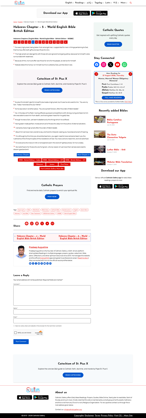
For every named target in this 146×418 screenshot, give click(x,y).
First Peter (64, 164)
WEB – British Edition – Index (30, 160)
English (20, 22)
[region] (113, 87)
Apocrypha (21, 210)
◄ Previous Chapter (21, 155)
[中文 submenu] (118, 2)
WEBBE (59, 213)
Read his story (83, 258)
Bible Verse (45, 210)
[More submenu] (126, 2)
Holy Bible (25, 213)
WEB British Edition (49, 213)
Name (15, 308)
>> (130, 74)
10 (50, 42)
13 (61, 42)
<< (96, 74)
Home (15, 22)
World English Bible (70, 213)
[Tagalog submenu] (103, 2)
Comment (16, 284)
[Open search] (131, 3)
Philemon (39, 164)
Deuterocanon (66, 210)
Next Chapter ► (84, 155)
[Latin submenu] (111, 2)
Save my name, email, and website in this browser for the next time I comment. (38, 326)
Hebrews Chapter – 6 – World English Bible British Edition (73, 237)
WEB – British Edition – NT (75, 160)
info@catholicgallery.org (73, 409)
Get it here (128, 101)
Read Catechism (52, 90)
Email (15, 317)
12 (58, 42)
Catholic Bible (55, 210)
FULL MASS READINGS (113, 98)
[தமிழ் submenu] (92, 2)
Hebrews (17, 213)
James (52, 164)
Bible (28, 210)
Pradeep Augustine (38, 247)
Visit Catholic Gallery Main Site (52, 168)
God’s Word (84, 210)
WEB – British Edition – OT (53, 160)
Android (43, 258)
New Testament (35, 213)
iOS (47, 258)
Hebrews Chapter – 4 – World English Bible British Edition (31, 237)
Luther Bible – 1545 (116, 150)
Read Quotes (113, 44)
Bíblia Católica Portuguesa (114, 121)
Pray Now (52, 196)
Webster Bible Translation (119, 162)
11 (54, 42)
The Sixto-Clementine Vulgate (116, 136)
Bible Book (36, 210)
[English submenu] (73, 2)
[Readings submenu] (84, 2)
